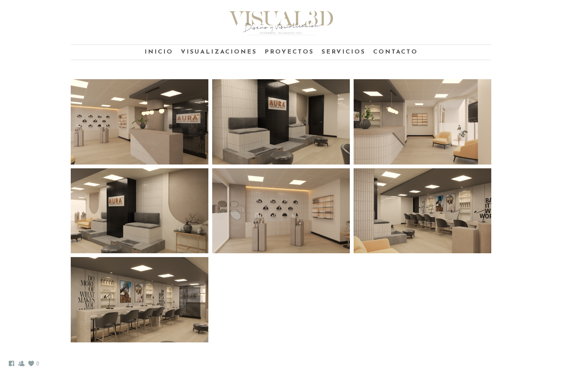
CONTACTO (395, 52)
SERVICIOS (343, 52)
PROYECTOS (289, 52)
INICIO (159, 52)
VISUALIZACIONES (219, 52)
